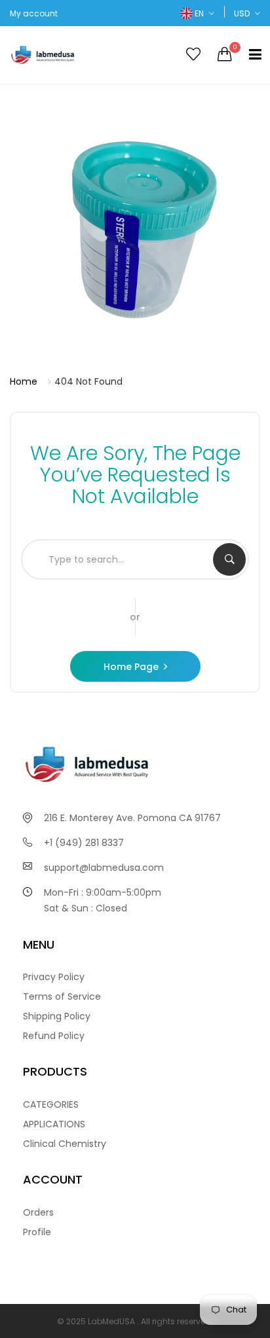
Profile (37, 1232)
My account (34, 13)
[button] (197, 13)
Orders (38, 1212)
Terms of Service (62, 996)
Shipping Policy (56, 1016)
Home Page (131, 666)
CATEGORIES (51, 1104)
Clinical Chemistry (64, 1143)
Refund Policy (54, 1035)
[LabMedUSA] (67, 55)
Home (23, 381)
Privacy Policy (54, 976)
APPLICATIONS (54, 1124)
